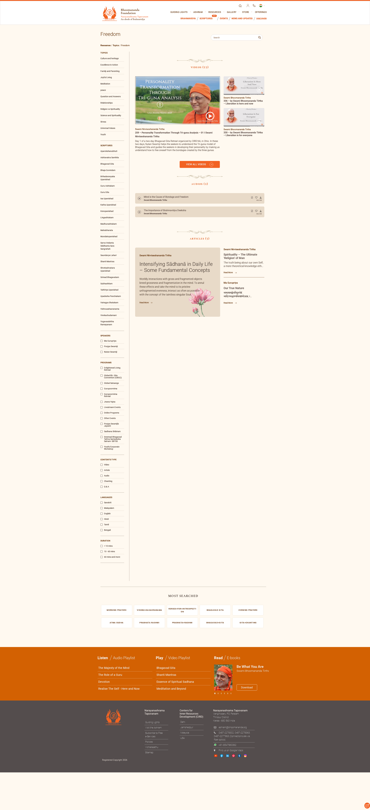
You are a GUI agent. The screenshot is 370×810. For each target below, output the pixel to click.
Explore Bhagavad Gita (199, 433)
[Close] (246, 365)
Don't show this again (196, 440)
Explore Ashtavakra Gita (233, 433)
